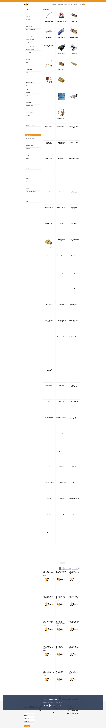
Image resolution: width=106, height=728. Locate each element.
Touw (27, 161)
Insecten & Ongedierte (30, 98)
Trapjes (27, 168)
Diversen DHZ (28, 62)
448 (76, 568)
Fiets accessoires (29, 69)
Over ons (70, 4)
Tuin (26, 171)
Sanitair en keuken (29, 135)
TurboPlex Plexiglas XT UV (30, 175)
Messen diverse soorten (30, 125)
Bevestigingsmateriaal (30, 49)
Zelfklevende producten (30, 204)
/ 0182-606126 (56, 712)
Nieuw (65, 4)
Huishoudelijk (28, 95)
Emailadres (26, 712)
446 (70, 568)
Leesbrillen (28, 115)
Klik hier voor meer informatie (57, 702)
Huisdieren (28, 92)
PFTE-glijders (28, 132)
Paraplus (27, 128)
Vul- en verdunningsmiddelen (31, 191)
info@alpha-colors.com (77, 0)
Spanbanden (28, 141)
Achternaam (26, 718)
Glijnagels (27, 85)
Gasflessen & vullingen (30, 75)
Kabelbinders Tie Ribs (29, 105)
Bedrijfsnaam (26, 721)
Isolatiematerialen (29, 102)
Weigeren (59, 705)
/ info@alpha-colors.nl (58, 714)
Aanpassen (46, 705)
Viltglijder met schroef (30, 184)
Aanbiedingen (60, 4)
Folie (27, 72)
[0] (82, 5)
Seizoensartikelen (29, 26)
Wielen (27, 201)
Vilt (26, 181)
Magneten (28, 118)
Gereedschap (28, 79)
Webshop (54, 4)
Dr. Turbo (27, 9)
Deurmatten (28, 59)
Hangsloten (28, 89)
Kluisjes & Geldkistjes (30, 112)
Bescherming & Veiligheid (30, 46)
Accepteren (52, 705)
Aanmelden (27, 726)
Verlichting (28, 178)
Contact (75, 4)
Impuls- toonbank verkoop (30, 29)
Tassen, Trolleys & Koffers (30, 155)
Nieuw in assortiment (30, 13)
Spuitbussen (28, 148)
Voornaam (26, 715)
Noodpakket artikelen (30, 22)
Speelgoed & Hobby (29, 145)
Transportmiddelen (29, 165)
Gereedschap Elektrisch (30, 82)
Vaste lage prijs (28, 19)
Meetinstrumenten (29, 122)
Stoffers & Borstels (29, 151)
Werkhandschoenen (29, 198)
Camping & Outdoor (29, 52)
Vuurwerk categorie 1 (30, 194)
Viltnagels (27, 188)
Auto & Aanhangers (29, 36)
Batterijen (27, 42)
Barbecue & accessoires (30, 39)
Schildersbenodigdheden (30, 138)
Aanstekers (28, 32)
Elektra (27, 65)
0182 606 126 (67, 0)
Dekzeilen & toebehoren (30, 56)
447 (73, 568)
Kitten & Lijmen (29, 108)
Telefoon (27, 158)
